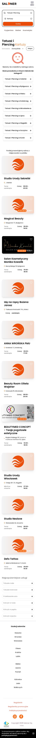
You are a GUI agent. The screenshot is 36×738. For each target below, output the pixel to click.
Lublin (18, 656)
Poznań (18, 672)
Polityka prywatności (18, 710)
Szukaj (18, 24)
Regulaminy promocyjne (18, 706)
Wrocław (18, 637)
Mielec (18, 664)
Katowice (18, 679)
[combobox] (18, 13)
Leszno (18, 668)
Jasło (18, 683)
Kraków (18, 652)
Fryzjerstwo (9, 30)
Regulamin (18, 702)
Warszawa (18, 641)
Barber (18, 30)
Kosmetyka (27, 30)
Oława (18, 648)
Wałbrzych (18, 687)
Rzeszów (18, 633)
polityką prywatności (9, 735)
